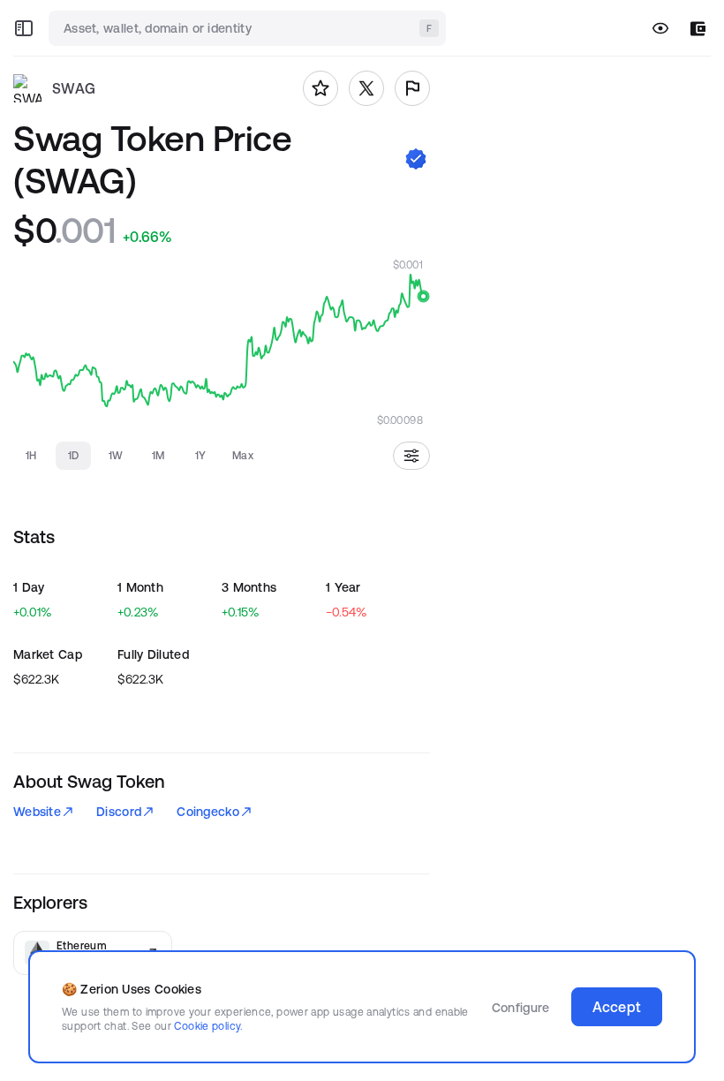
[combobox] (249, 28)
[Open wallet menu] (698, 29)
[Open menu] (23, 28)
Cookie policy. (208, 1026)
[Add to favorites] (320, 88)
